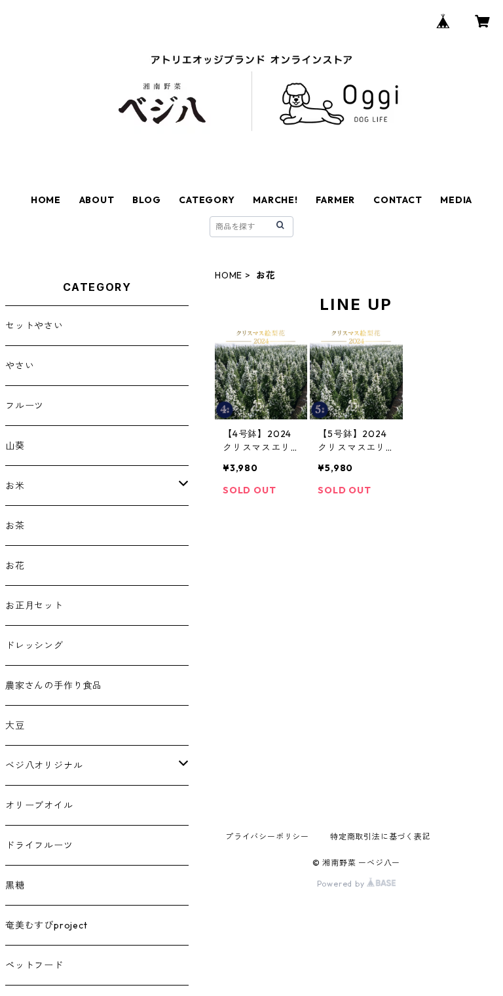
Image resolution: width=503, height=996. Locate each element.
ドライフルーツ (39, 845)
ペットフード (34, 965)
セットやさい (34, 326)
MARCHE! (275, 200)
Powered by (342, 884)
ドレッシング (34, 645)
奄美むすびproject (46, 925)
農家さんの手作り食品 (53, 685)
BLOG (146, 200)
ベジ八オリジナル (44, 765)
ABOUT (97, 200)
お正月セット (34, 605)
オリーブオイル (39, 805)
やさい (19, 366)
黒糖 (15, 885)
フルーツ (24, 406)
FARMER (335, 200)
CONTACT (397, 200)
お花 (15, 565)
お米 (15, 485)
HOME (46, 200)
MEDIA (456, 200)
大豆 (15, 725)
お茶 (15, 525)
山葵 (15, 445)
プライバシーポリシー (267, 836)
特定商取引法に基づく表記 (380, 836)
